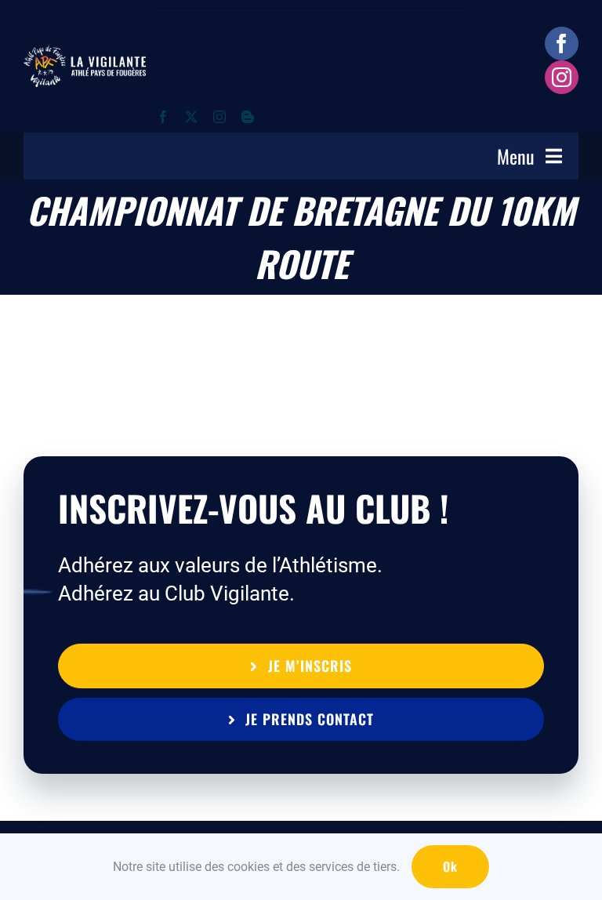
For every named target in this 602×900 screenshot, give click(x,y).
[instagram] (561, 77)
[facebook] (561, 43)
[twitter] (191, 117)
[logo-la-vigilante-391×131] (85, 53)
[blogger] (247, 117)
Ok (450, 866)
